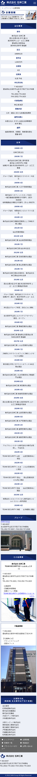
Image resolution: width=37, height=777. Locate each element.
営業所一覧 (8, 743)
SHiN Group (5, 522)
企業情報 (26, 739)
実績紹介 (26, 743)
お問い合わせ (27, 746)
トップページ (7, 8)
